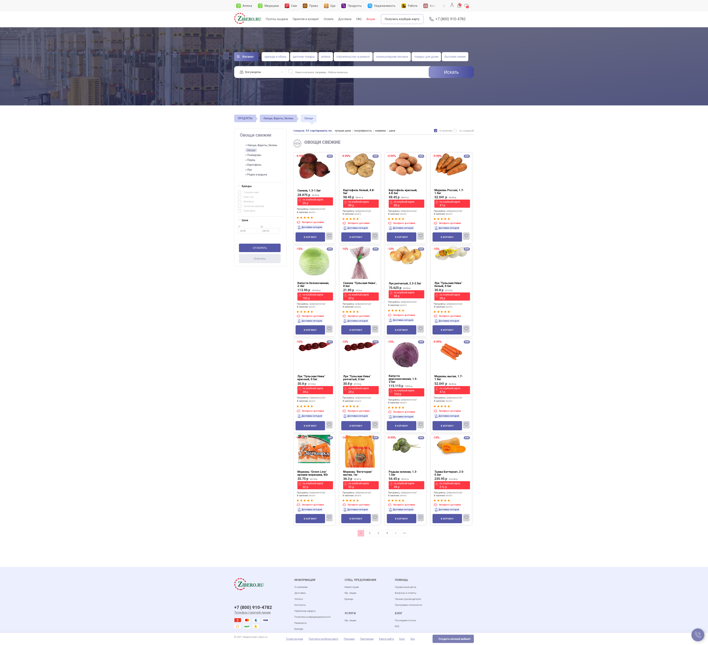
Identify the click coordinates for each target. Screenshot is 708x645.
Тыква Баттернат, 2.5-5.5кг (449, 473)
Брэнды (247, 186)
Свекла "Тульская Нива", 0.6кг (359, 284)
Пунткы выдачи (277, 19)
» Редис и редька (256, 174)
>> (404, 533)
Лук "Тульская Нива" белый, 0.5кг (448, 284)
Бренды (349, 599)
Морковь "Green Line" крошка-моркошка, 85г (312, 473)
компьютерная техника (392, 56)
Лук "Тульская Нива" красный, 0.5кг (311, 378)
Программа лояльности (408, 605)
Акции (370, 19)
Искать (451, 72)
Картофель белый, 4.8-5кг (359, 192)
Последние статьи (405, 620)
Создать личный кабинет (454, 638)
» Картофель (253, 164)
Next (444, 6)
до (261, 226)
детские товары (304, 56)
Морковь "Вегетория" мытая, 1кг (357, 473)
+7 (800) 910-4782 (450, 19)
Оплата (328, 19)
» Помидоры (253, 155)
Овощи (251, 150)
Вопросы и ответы (405, 593)
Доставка (344, 19)
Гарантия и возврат (306, 19)
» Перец (250, 159)
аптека (325, 56)
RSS (397, 626)
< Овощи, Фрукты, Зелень (261, 145)
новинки (380, 130)
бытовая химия (455, 56)
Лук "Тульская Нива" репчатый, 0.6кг (357, 378)
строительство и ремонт (353, 56)
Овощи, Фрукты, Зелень (278, 118)
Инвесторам (352, 587)
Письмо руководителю (408, 599)
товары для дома (426, 56)
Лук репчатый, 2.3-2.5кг (405, 283)
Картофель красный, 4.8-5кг (403, 192)
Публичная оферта (304, 611)
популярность (363, 130)
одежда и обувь (275, 56)
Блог (402, 638)
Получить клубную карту (402, 19)
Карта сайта (386, 638)
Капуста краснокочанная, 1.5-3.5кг (403, 378)
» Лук (248, 169)
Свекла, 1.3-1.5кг (309, 190)
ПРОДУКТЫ (245, 118)
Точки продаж (294, 638)
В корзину (310, 237)
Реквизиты (300, 623)
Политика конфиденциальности (312, 617)
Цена (245, 220)
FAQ (359, 19)
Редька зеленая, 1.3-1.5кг (403, 473)
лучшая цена (343, 130)
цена (392, 130)
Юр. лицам (350, 593)
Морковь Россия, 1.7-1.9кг (449, 192)
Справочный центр (405, 587)
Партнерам (367, 638)
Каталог (248, 56)
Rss (413, 638)
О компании (301, 587)
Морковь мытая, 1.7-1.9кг (448, 378)
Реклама (349, 638)
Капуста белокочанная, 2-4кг (313, 284)
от (239, 226)
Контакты (300, 605)
